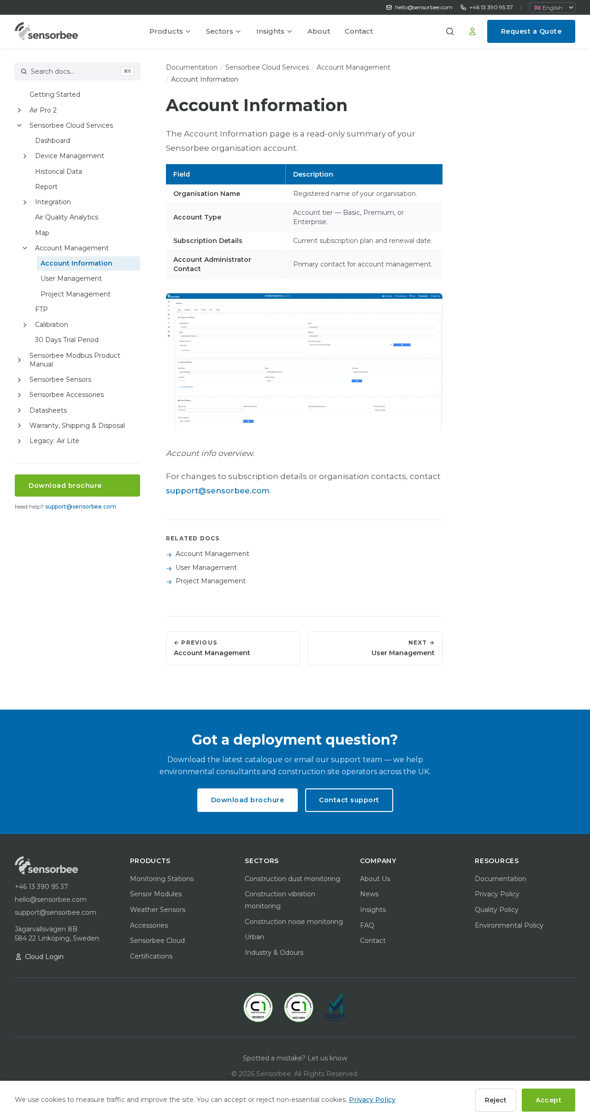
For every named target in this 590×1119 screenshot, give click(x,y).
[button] (453, 31)
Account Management (72, 248)
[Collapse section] (19, 125)
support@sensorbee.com (80, 506)
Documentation (192, 67)
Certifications (151, 956)
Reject (496, 1100)
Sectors (219, 31)
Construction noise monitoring (294, 922)
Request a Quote (531, 31)
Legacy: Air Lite (54, 441)
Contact (359, 31)
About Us (375, 879)
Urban (254, 937)
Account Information (76, 263)
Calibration (51, 324)
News (369, 894)
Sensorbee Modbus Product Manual (75, 359)
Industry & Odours (274, 952)
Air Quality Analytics (66, 217)
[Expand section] (19, 110)
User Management (71, 278)
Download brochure (65, 485)
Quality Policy (497, 910)
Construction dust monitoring (292, 879)
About (318, 31)
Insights (270, 31)
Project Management (76, 294)
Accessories (149, 925)
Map (42, 233)
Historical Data (58, 171)
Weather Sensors (157, 910)
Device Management (69, 156)
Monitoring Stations (162, 879)
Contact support (349, 800)
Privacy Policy (497, 894)
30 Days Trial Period (67, 340)
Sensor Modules (156, 894)
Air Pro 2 (43, 110)
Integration (53, 202)
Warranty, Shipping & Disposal (77, 425)
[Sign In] (472, 31)
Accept (548, 1100)
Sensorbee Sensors (60, 379)
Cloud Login (44, 957)
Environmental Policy (509, 925)
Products (166, 31)
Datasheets (48, 410)
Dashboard (52, 140)
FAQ (367, 925)
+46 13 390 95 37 (491, 7)
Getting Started (55, 94)
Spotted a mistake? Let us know (295, 1058)
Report (46, 187)
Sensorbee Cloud (157, 940)
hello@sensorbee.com (424, 7)
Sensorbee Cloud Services (71, 125)
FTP (41, 309)
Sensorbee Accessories (67, 395)
